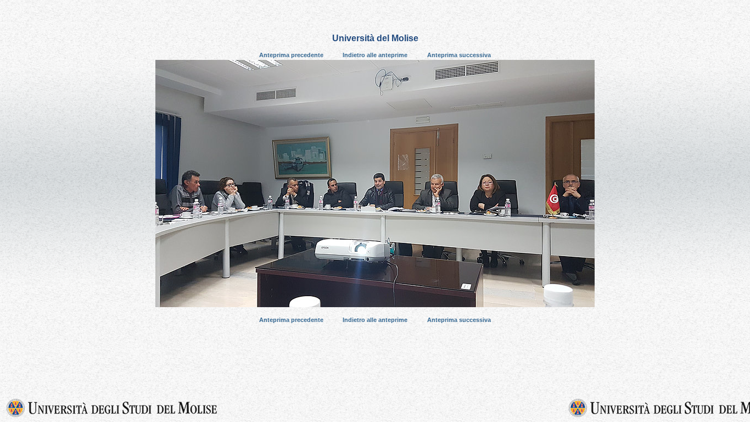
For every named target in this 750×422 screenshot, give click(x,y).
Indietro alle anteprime (375, 55)
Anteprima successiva (459, 55)
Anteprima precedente (291, 55)
